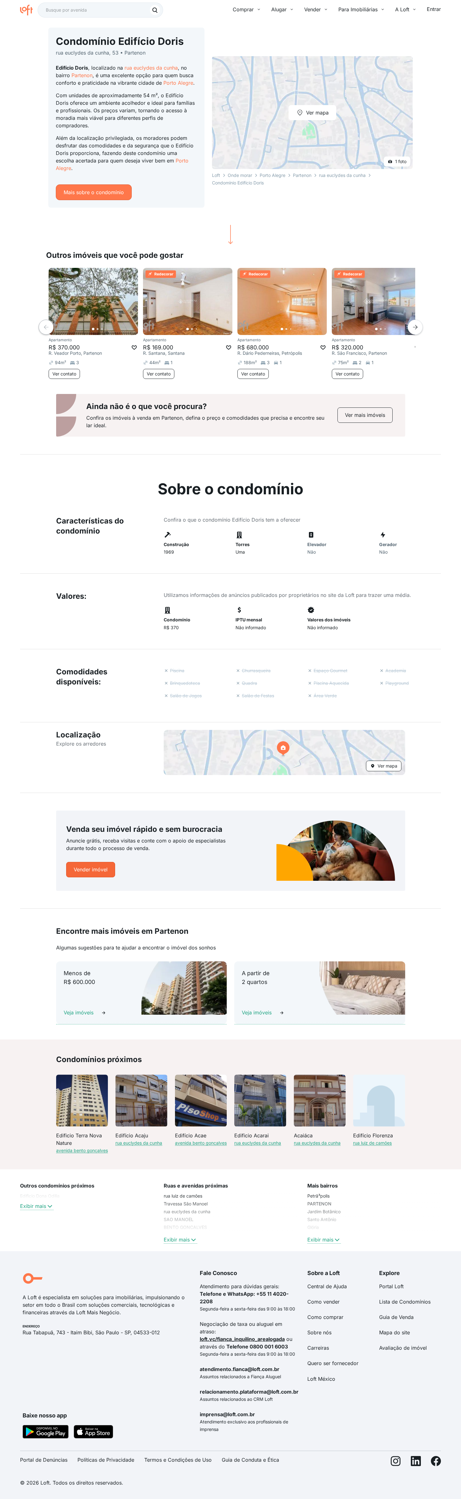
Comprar (243, 9)
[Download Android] (46, 1433)
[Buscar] (155, 10)
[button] (284, 752)
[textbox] (100, 10)
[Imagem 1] (93, 329)
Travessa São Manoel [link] (186, 1203)
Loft (216, 175)
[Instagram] (396, 1462)
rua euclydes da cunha (151, 68)
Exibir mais (33, 1206)
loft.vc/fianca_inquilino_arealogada (242, 1339)
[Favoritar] (134, 348)
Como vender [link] (323, 1302)
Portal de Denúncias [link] (43, 1460)
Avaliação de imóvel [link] (403, 1348)
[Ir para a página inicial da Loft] (29, 10)
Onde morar (240, 175)
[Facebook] (436, 1462)
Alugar (279, 9)
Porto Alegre (178, 83)
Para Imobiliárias (358, 9)
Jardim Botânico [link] (324, 1211)
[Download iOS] (93, 1433)
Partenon (82, 75)
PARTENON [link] (319, 1203)
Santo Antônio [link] (321, 1219)
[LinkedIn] (416, 1462)
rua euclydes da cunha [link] (187, 1211)
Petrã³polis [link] (318, 1196)
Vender (312, 9)
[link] (365, 415)
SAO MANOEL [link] (178, 1219)
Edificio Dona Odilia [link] (40, 1196)
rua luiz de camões (372, 1143)
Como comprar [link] (325, 1317)
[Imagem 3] (102, 329)
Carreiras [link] (318, 1348)
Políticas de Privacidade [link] (105, 1460)
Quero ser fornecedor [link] (332, 1363)
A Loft (402, 9)
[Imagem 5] (110, 329)
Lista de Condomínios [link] (405, 1302)
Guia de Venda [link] (396, 1317)
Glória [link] (313, 1227)
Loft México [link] (321, 1379)
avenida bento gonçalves (82, 1150)
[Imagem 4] (106, 329)
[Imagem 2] (97, 329)
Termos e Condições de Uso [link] (178, 1460)
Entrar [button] (434, 9)
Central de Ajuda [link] (327, 1286)
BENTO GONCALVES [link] (185, 1227)
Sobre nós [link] (319, 1332)
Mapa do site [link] (394, 1332)
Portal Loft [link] (391, 1286)
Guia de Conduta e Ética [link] (250, 1460)
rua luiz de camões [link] (183, 1196)
